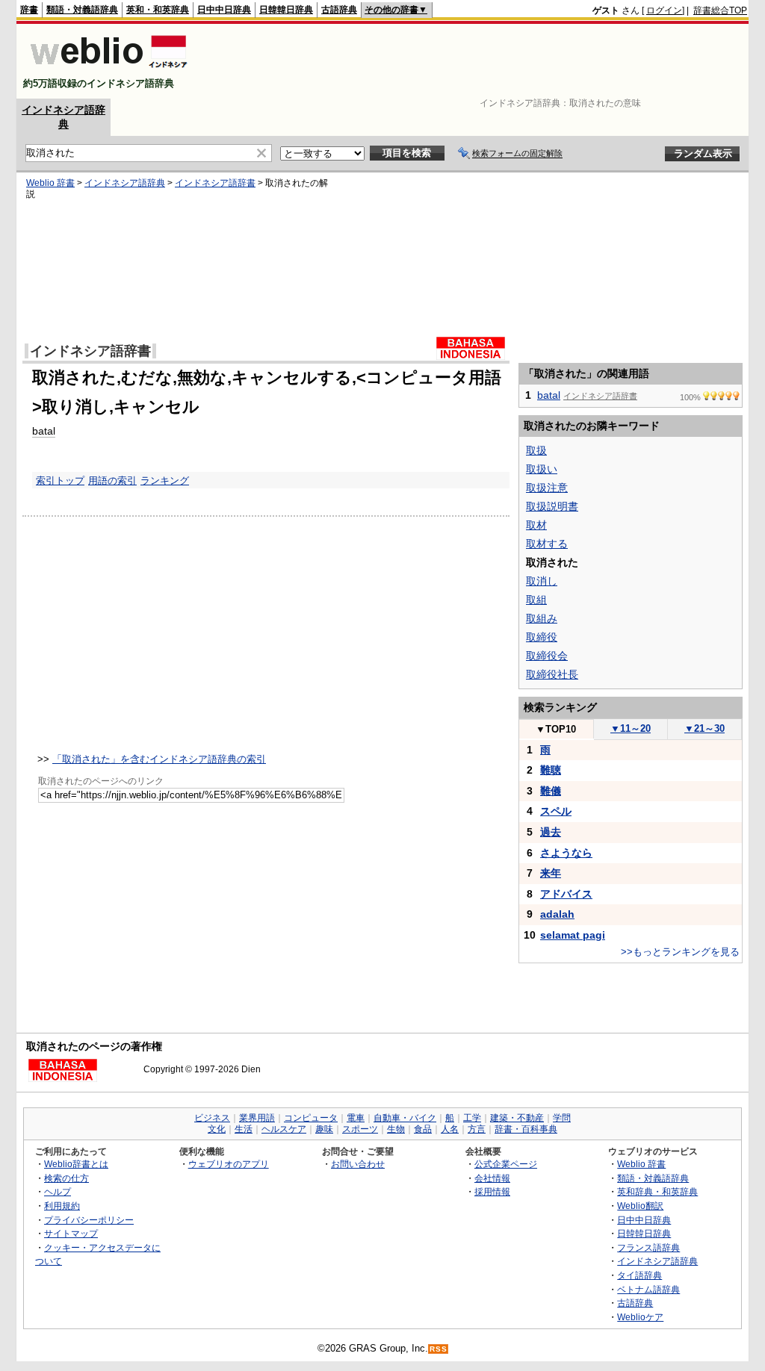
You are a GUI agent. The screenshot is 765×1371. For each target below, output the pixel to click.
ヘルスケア (283, 1129)
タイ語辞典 (639, 1275)
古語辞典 (339, 9)
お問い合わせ (358, 1164)
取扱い (541, 469)
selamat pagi (572, 935)
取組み (541, 618)
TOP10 (556, 729)
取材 (536, 525)
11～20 (630, 728)
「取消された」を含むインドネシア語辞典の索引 (159, 759)
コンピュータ (311, 1117)
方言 (477, 1129)
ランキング (164, 480)
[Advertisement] (475, 61)
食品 (423, 1129)
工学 (472, 1117)
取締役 (541, 637)
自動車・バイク (405, 1117)
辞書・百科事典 (526, 1129)
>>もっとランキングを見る (680, 951)
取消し (541, 581)
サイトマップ (71, 1233)
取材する (547, 544)
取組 (536, 600)
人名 (450, 1129)
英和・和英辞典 (157, 9)
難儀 (550, 791)
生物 (396, 1129)
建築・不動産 (517, 1117)
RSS (438, 1349)
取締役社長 (552, 674)
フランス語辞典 (648, 1247)
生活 (244, 1129)
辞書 (29, 9)
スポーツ (360, 1129)
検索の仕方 (66, 1178)
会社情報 (492, 1178)
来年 (550, 873)
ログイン (664, 10)
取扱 (536, 450)
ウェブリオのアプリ (228, 1164)
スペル (556, 811)
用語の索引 (112, 480)
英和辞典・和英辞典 (657, 1191)
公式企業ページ (505, 1164)
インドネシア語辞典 (124, 182)
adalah (557, 914)
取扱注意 (547, 488)
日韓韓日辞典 (286, 9)
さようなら (566, 853)
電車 (356, 1117)
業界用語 (257, 1117)
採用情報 (492, 1191)
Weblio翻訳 (640, 1205)
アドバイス (566, 894)
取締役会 (547, 656)
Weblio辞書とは (76, 1164)
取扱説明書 (552, 506)
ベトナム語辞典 (648, 1289)
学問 (562, 1117)
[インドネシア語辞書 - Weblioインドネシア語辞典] (107, 70)
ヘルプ (57, 1191)
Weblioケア (640, 1317)
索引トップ (60, 480)
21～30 (704, 728)
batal (43, 431)
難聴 (550, 770)
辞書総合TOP (720, 10)
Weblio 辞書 (50, 182)
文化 (217, 1129)
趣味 (324, 1129)
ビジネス (212, 1117)
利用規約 (62, 1205)
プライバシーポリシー (89, 1220)
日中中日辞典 (224, 9)
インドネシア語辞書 (215, 182)
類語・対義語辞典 (82, 9)
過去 (550, 832)
